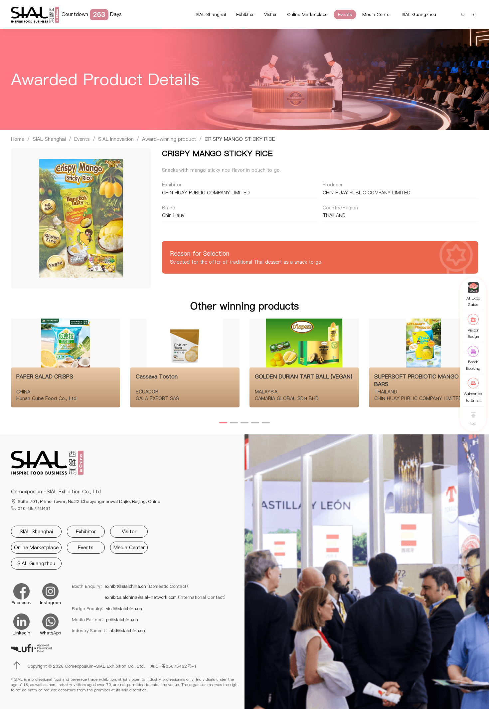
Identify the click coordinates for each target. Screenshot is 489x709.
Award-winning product (169, 138)
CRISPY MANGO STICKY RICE (240, 138)
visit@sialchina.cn (124, 608)
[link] (17, 139)
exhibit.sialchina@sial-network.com (165, 597)
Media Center (376, 14)
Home (17, 138)
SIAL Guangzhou (419, 14)
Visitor (270, 14)
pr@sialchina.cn (122, 619)
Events (345, 14)
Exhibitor (245, 14)
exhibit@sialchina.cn (146, 586)
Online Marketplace (307, 14)
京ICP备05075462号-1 (173, 666)
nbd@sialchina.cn (127, 630)
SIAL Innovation (116, 138)
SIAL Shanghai (211, 14)
